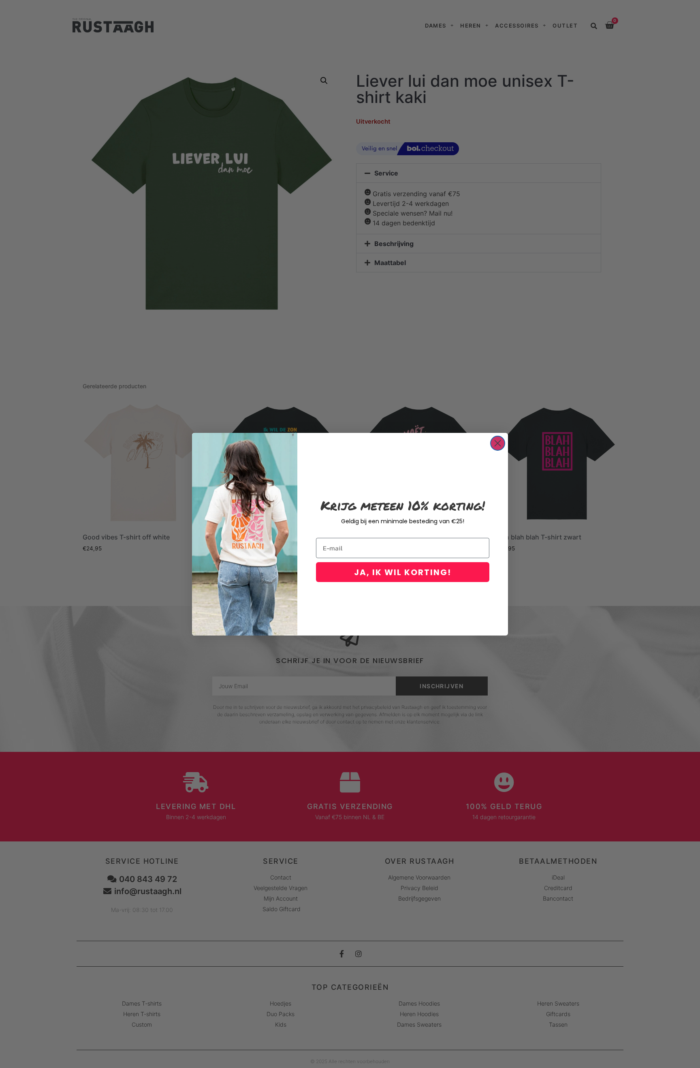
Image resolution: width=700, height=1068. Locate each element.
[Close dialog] (498, 443)
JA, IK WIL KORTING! (402, 572)
